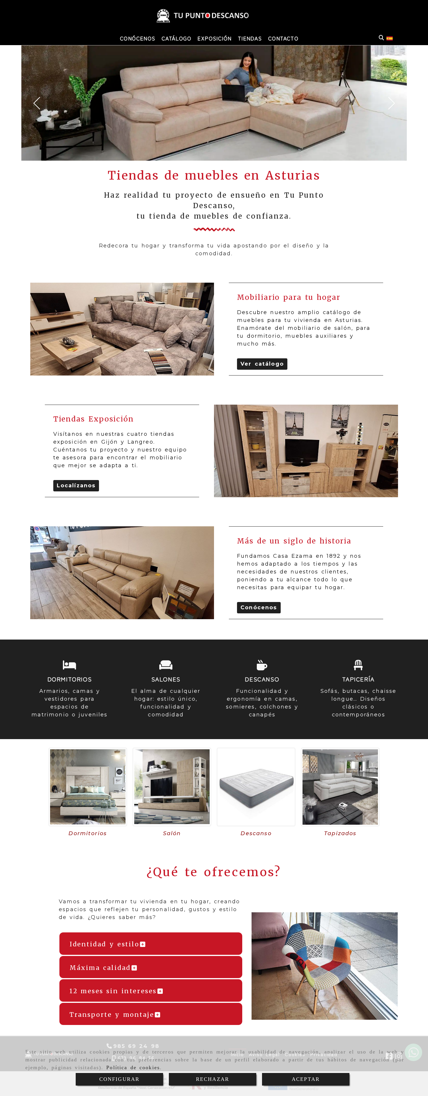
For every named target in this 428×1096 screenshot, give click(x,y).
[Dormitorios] (88, 787)
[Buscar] (381, 38)
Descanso (255, 833)
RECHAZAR (212, 1079)
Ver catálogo (262, 364)
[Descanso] (256, 787)
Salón (172, 833)
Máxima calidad (100, 968)
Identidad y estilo (104, 944)
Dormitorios (87, 833)
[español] (389, 38)
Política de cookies (133, 1067)
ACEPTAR (306, 1079)
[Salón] (172, 787)
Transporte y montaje (112, 1015)
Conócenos (258, 607)
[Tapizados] (340, 787)
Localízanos (76, 485)
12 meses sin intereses (113, 991)
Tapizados (340, 833)
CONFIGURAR (119, 1079)
